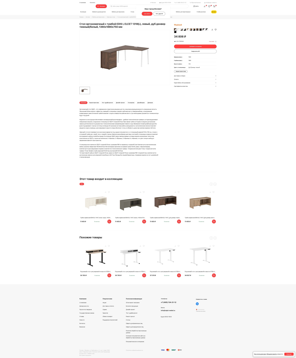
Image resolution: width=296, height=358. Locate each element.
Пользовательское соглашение (135, 341)
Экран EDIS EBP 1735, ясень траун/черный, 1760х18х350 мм (235, 217)
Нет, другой (159, 13)
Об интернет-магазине (132, 302)
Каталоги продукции (132, 306)
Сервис (105, 309)
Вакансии (82, 327)
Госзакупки (131, 102)
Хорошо (289, 354)
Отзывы (81, 316)
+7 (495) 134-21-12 (181, 2)
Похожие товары (90, 237)
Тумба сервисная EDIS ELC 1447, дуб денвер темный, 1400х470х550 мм (165, 217)
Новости (81, 320)
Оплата (176, 79)
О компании (82, 2)
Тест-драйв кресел (107, 102)
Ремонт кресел (130, 316)
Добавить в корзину (195, 46)
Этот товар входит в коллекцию (100, 179)
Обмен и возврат (107, 316)
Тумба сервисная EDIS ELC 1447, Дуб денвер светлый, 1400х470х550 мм (200, 217)
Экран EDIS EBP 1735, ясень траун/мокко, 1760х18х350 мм (270, 217)
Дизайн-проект (120, 102)
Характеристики (94, 102)
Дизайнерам (141, 102)
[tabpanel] (84, 90)
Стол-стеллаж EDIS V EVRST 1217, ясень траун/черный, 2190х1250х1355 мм (270, 271)
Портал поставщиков (85, 309)
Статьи (128, 320)
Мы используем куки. (260, 354)
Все (82, 184)
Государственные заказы (86, 313)
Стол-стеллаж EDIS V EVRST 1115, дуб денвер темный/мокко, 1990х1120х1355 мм (235, 271)
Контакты (92, 2)
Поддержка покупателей (110, 320)
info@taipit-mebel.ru (211, 2)
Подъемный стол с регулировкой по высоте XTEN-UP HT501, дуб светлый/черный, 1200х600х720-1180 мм (95, 271)
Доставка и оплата (108, 306)
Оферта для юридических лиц (135, 327)
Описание (83, 102)
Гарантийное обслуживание (182, 83)
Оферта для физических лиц (134, 323)
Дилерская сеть (84, 306)
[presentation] (211, 184)
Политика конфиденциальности (134, 350)
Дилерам (150, 102)
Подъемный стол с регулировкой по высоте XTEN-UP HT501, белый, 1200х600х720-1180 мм (130, 271)
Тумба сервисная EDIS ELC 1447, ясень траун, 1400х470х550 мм (95, 217)
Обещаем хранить (271, 354)
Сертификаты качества (181, 86)
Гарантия (105, 313)
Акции (104, 302)
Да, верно (147, 13)
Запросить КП (195, 51)
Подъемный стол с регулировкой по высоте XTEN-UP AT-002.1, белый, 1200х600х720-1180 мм (165, 271)
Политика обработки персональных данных (136, 331)
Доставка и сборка (179, 76)
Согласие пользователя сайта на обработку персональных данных (135, 337)
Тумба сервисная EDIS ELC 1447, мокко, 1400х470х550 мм (130, 217)
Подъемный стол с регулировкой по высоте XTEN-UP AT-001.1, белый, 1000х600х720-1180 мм (200, 271)
